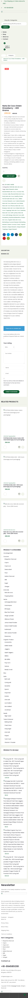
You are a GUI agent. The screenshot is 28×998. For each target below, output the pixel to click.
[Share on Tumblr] (16, 234)
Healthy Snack (18, 196)
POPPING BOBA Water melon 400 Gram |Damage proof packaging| (14, 439)
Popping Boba (11, 436)
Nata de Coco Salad (13, 208)
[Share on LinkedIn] (12, 234)
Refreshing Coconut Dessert (10, 222)
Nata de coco (19, 187)
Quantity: (5, 167)
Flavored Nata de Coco (17, 194)
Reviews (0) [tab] (5, 254)
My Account (4, 995)
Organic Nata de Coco (14, 220)
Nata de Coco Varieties (18, 210)
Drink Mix (11, 187)
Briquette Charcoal (8, 941)
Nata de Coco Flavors (8, 206)
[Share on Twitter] (8, 234)
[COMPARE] (22, 447)
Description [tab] (5, 250)
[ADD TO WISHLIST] (19, 176)
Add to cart (10, 176)
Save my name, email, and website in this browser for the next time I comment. (14, 383)
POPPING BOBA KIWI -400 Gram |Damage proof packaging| (13, 485)
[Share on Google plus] (20, 234)
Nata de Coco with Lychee (10, 213)
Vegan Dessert (12, 229)
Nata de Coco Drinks (17, 203)
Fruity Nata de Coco (8, 196)
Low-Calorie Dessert (19, 201)
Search (14, 995)
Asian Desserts (10, 189)
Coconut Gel (20, 191)
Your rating (8, 343)
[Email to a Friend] (8, 238)
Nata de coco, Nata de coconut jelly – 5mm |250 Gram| (13, 532)
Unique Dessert (11, 227)
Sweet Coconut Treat (13, 224)
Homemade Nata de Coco (10, 198)
